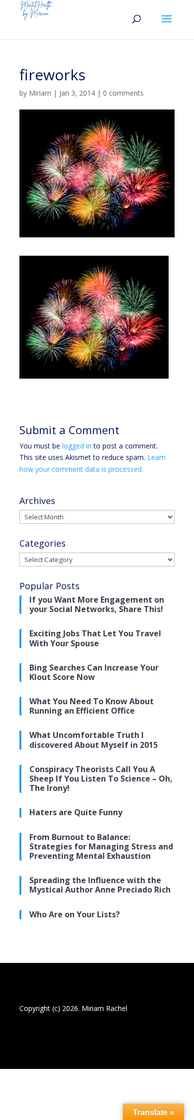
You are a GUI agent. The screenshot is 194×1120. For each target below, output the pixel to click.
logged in (77, 445)
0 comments (123, 93)
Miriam (40, 93)
